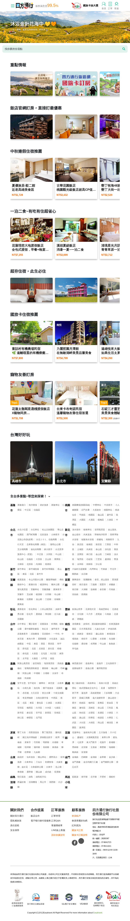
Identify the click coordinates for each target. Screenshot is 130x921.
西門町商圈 (32, 534)
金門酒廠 (76, 762)
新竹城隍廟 (34, 569)
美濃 (103, 688)
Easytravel (97, 913)
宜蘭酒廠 (46, 589)
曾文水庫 (46, 693)
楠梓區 (91, 703)
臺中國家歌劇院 (32, 629)
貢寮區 (80, 554)
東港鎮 (55, 747)
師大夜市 (48, 549)
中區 (29, 643)
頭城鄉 (57, 599)
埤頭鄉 (48, 614)
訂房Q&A (55, 820)
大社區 (82, 722)
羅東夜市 (57, 589)
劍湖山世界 (77, 609)
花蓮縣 (67, 735)
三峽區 (108, 554)
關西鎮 (75, 574)
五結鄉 (30, 594)
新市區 (20, 713)
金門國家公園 (107, 762)
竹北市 (113, 569)
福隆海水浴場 (87, 539)
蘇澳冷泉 (33, 584)
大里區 (35, 653)
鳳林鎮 (75, 752)
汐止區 (99, 564)
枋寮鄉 (28, 752)
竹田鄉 (37, 742)
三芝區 (99, 559)
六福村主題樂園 (79, 569)
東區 (25, 574)
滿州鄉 (37, 747)
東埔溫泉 (111, 634)
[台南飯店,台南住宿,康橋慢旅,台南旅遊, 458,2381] (31, 290)
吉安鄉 (84, 747)
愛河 (74, 703)
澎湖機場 (33, 782)
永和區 (80, 564)
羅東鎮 (20, 604)
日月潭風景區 (85, 629)
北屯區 (44, 653)
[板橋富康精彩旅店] (76, 126)
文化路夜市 (111, 663)
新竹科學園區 (48, 569)
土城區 (80, 549)
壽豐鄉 (103, 747)
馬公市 (43, 782)
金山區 (99, 554)
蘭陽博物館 (51, 579)
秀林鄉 (75, 747)
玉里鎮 (94, 747)
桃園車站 (108, 510)
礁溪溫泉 (21, 579)
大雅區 (35, 658)
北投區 (30, 564)
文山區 (48, 559)
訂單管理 (55, 816)
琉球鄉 (28, 747)
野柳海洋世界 (101, 534)
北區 (32, 574)
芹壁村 (103, 777)
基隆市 (12, 508)
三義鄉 (94, 584)
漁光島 (37, 688)
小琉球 (67, 785)
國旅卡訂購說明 (79, 835)
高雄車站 (92, 683)
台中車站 (21, 624)
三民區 (110, 708)
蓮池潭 (84, 693)
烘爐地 (100, 539)
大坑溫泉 (53, 639)
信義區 (37, 510)
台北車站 (35, 529)
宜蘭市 (20, 594)
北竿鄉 (94, 777)
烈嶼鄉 (84, 757)
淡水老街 (76, 529)
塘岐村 (112, 777)
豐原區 (51, 643)
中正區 (28, 510)
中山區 (58, 554)
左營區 (91, 713)
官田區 (20, 708)
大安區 (39, 559)
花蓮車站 (76, 732)
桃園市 (67, 508)
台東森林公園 (37, 767)
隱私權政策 (15, 820)
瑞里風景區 (49, 663)
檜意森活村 (77, 663)
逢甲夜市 (55, 629)
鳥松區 (82, 713)
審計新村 (33, 624)
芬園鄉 (20, 619)
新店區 (80, 544)
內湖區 (39, 564)
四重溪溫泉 (34, 732)
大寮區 (110, 717)
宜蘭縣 (12, 582)
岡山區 (101, 722)
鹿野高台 (53, 757)
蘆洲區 (108, 559)
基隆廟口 (21, 505)
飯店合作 (35, 816)
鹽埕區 (82, 708)
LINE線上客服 (58, 830)
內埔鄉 (55, 742)
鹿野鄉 (30, 772)
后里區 (42, 648)
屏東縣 (12, 735)
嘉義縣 (12, 666)
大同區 (49, 554)
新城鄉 (112, 742)
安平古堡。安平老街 (26, 683)
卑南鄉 (20, 772)
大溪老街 (97, 510)
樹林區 (89, 564)
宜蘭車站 (35, 589)
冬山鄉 (57, 594)
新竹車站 (21, 569)
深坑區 (108, 549)
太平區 (26, 658)
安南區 (57, 713)
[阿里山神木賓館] (31, 127)
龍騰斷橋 (87, 579)
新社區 (51, 648)
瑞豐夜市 (112, 688)
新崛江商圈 (84, 698)
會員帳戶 (76, 816)
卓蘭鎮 (112, 584)
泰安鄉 (103, 589)
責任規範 (14, 825)
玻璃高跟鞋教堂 (32, 668)
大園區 (82, 520)
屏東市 (28, 742)
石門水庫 (85, 510)
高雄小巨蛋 (104, 683)
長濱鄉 (57, 772)
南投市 (84, 639)
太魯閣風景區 (92, 737)
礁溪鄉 (39, 594)
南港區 (48, 564)
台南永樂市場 (42, 698)
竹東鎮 (104, 569)
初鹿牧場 (49, 762)
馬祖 (67, 777)
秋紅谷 (45, 629)
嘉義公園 (89, 668)
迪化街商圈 (36, 549)
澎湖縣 (12, 785)
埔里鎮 (75, 639)
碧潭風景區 (100, 529)
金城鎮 (75, 757)
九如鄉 (37, 752)
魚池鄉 (112, 639)
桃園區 (91, 515)
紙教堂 (80, 634)
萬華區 (57, 559)
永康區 (58, 703)
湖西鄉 (52, 782)
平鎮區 (82, 515)
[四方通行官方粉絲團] (75, 843)
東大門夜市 (91, 742)
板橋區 (89, 544)
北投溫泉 (44, 534)
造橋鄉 (94, 589)
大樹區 (91, 722)
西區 (43, 643)
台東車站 (29, 762)
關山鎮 (39, 772)
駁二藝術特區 (78, 683)
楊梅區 (101, 520)
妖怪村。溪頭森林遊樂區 (94, 624)
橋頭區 (110, 722)
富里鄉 (84, 752)
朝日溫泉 (21, 777)
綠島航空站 (41, 777)
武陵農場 (35, 634)
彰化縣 (12, 612)
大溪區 (91, 520)
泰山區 (99, 549)
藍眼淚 (75, 777)
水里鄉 (103, 639)
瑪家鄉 (46, 742)
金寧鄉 (103, 757)
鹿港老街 (21, 609)
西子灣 (75, 693)
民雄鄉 (28, 678)
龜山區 (101, 515)
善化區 (40, 703)
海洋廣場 (33, 505)
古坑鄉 (80, 614)
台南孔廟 (27, 688)
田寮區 (91, 717)
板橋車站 (87, 529)
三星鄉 (48, 599)
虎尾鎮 (99, 614)
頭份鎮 (75, 594)
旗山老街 (112, 698)
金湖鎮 (94, 757)
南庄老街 (83, 584)
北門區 (39, 717)
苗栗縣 (67, 582)
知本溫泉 (31, 757)
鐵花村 (20, 757)
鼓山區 (101, 708)
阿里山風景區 (23, 663)
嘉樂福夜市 (77, 668)
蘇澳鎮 (20, 599)
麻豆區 (30, 713)
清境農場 (76, 624)
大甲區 (44, 658)
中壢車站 (97, 505)
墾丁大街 (21, 732)
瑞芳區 (80, 559)
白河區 (39, 708)
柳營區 (30, 717)
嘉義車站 (89, 663)
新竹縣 (67, 572)
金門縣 (67, 760)
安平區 (39, 713)
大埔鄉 (46, 673)
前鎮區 (82, 703)
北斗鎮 (57, 614)
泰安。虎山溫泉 (102, 579)
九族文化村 (100, 629)
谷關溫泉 (44, 624)
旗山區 (82, 717)
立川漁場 (103, 732)
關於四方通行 (17, 816)
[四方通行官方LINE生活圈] (81, 841)
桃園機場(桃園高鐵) (81, 505)
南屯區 (26, 653)
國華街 (42, 683)
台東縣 (12, 760)
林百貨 (51, 683)
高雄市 (67, 686)
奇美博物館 (28, 698)
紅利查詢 (76, 825)
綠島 (12, 777)
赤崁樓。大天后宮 (31, 693)
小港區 (110, 713)
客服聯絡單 (56, 825)
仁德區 (49, 703)
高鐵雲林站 (104, 609)
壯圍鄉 (30, 599)
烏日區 (53, 653)
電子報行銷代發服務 (41, 820)
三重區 (108, 544)
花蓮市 (103, 742)
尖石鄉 (84, 574)
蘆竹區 (110, 515)
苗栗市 (103, 584)
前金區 (110, 703)
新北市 (67, 532)
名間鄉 (94, 643)
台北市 (12, 532)
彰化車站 (33, 609)
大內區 (48, 708)
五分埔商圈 (22, 549)
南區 (52, 658)
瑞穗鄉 (112, 747)
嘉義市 (67, 666)
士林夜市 (55, 534)
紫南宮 (89, 634)
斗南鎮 (108, 614)
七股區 (57, 708)
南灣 (57, 737)
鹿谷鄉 (84, 643)
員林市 (58, 609)
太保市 (55, 673)
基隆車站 (55, 505)
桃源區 (101, 717)
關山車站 (42, 757)
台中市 (12, 627)
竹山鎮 (103, 643)
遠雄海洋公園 (89, 732)
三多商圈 (108, 693)
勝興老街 (76, 579)
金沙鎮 (112, 757)
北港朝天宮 (90, 609)
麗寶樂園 (42, 639)
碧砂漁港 (44, 505)
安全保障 (14, 830)
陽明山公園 (55, 544)
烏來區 (89, 549)
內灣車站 (94, 569)
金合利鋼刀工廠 (90, 762)
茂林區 (91, 708)
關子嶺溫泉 (48, 688)
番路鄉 (45, 668)
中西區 (54, 698)
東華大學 (106, 737)
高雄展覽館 (96, 693)
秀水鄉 (20, 614)
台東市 (49, 767)
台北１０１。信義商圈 (46, 539)
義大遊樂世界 (99, 698)
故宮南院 (37, 663)
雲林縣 (67, 612)
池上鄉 (58, 767)
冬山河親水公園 (36, 579)
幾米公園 (55, 584)
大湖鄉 (84, 589)
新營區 (48, 713)
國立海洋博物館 (30, 737)
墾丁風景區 (47, 732)
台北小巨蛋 (22, 529)
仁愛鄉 (94, 639)
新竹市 (12, 572)
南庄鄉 (75, 589)
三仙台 (39, 762)
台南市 (12, 686)
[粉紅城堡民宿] (76, 290)
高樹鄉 (46, 747)
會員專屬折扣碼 (79, 820)
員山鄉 (39, 599)
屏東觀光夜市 (46, 737)
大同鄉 (48, 594)
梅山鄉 (54, 668)
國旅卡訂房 (77, 830)
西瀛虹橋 (21, 782)
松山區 (20, 559)
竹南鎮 (112, 589)
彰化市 (30, 614)
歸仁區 (20, 717)
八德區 (110, 520)
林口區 (89, 554)
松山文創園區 (48, 529)
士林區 (20, 564)
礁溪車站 (44, 584)
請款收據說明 (58, 835)
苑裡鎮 (84, 594)
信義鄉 (75, 643)
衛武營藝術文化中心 (88, 688)
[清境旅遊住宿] (31, 83)
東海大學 (31, 639)
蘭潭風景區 (102, 668)
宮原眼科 (46, 634)
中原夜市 (108, 505)
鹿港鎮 (39, 614)
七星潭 (80, 742)
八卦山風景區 (46, 609)
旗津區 (82, 727)
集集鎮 (112, 643)
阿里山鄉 (27, 673)
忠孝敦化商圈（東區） (37, 544)
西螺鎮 (80, 619)
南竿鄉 (84, 777)
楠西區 (30, 708)
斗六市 (89, 614)
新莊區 (99, 544)
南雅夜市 (110, 539)
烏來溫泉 (87, 534)
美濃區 (101, 713)
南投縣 (67, 627)
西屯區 (26, 648)
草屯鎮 (75, 648)
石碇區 (89, 559)
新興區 (101, 703)
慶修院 (80, 737)
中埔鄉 (37, 673)
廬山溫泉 (100, 634)
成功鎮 (48, 772)
